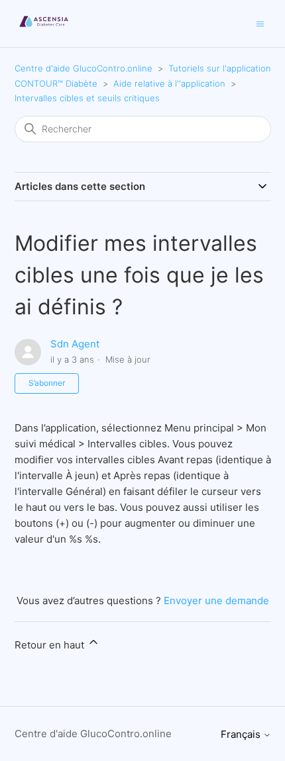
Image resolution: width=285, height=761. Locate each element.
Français (242, 734)
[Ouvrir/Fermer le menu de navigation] (260, 22)
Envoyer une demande (216, 600)
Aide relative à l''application (169, 83)
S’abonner (46, 383)
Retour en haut (51, 645)
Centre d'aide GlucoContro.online (83, 68)
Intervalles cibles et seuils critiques (87, 98)
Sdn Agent (74, 343)
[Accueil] (44, 30)
